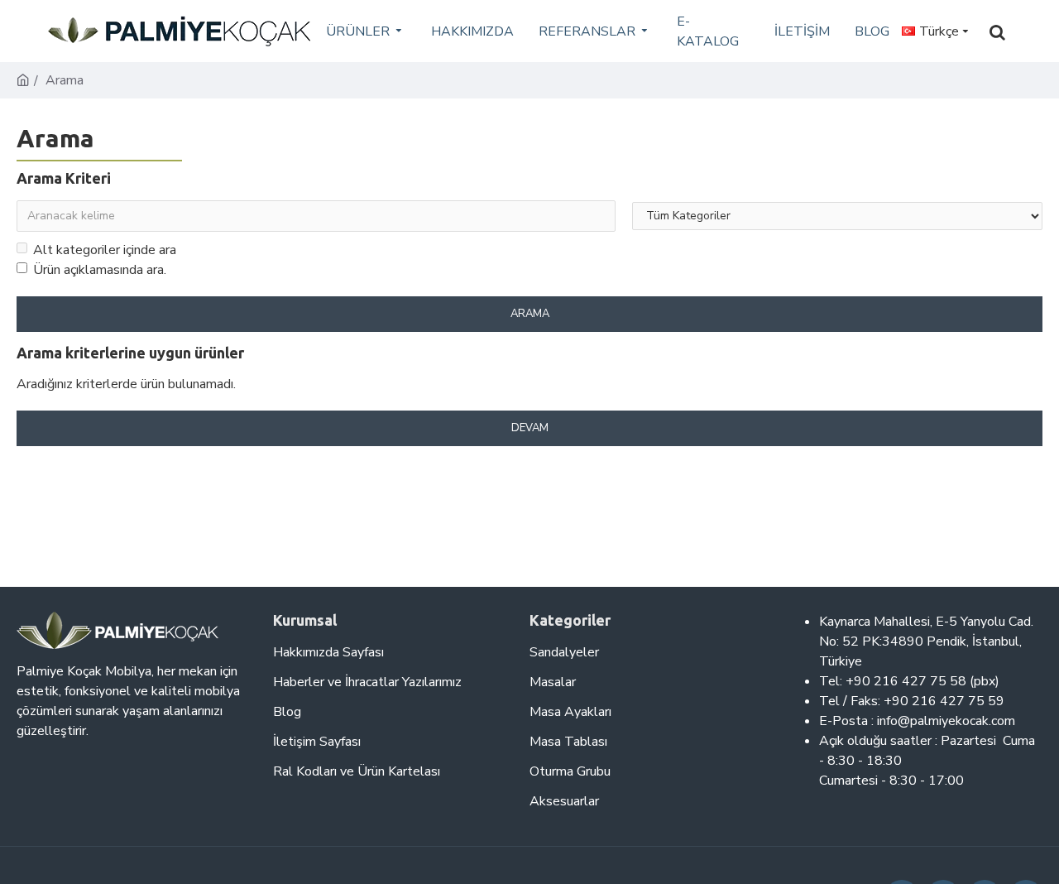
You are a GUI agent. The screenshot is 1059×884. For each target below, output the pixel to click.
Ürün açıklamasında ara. (99, 270)
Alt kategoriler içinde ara (104, 250)
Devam (530, 427)
